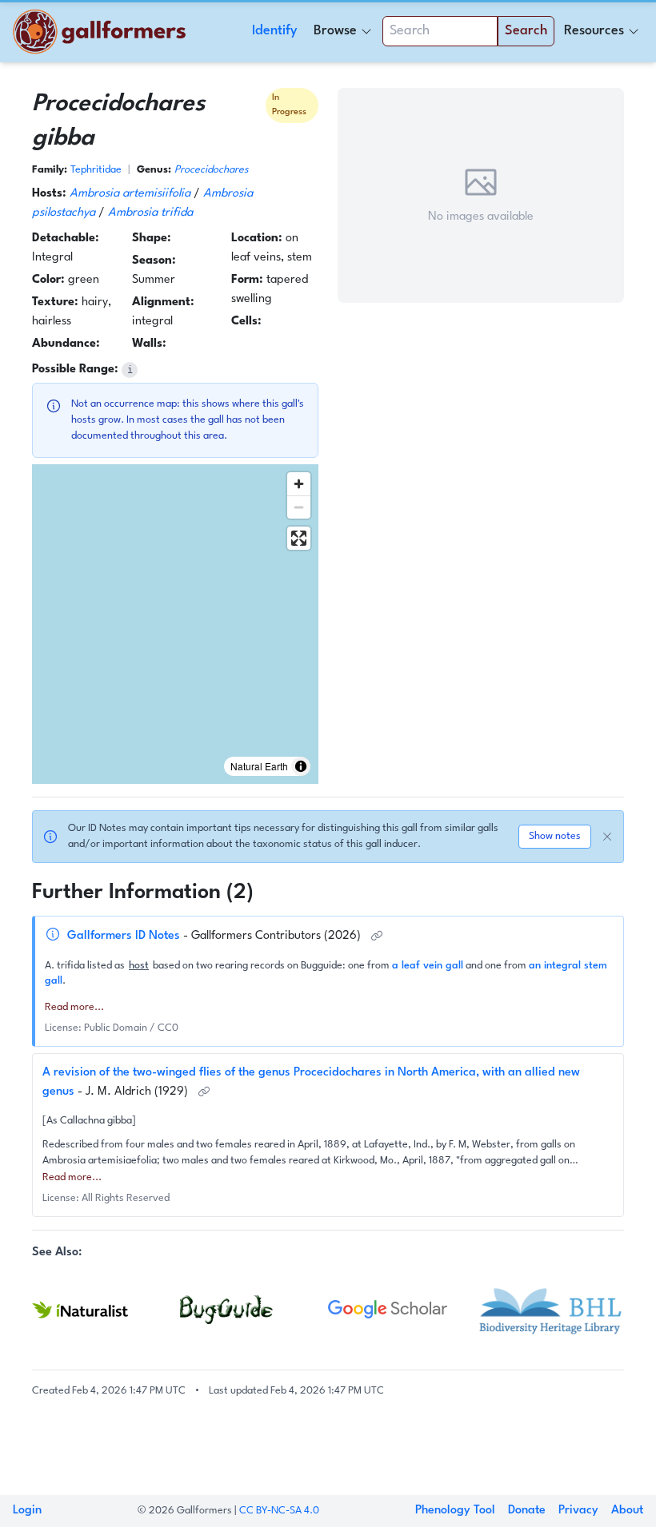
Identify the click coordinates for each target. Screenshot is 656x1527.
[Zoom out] (298, 507)
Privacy (578, 1511)
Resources (594, 31)
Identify (275, 31)
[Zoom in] (298, 483)
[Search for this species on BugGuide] (254, 1309)
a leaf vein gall (427, 965)
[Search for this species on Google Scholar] (402, 1309)
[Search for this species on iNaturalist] (106, 1309)
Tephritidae (96, 170)
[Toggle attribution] (300, 766)
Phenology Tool (455, 1511)
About (627, 1511)
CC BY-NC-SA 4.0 (279, 1510)
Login (27, 1511)
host (139, 965)
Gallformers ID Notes (125, 936)
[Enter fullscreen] (298, 538)
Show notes (555, 836)
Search (526, 31)
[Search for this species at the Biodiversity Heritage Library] (550, 1309)
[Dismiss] (607, 837)
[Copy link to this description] (376, 936)
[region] (175, 624)
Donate (527, 1511)
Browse (335, 31)
